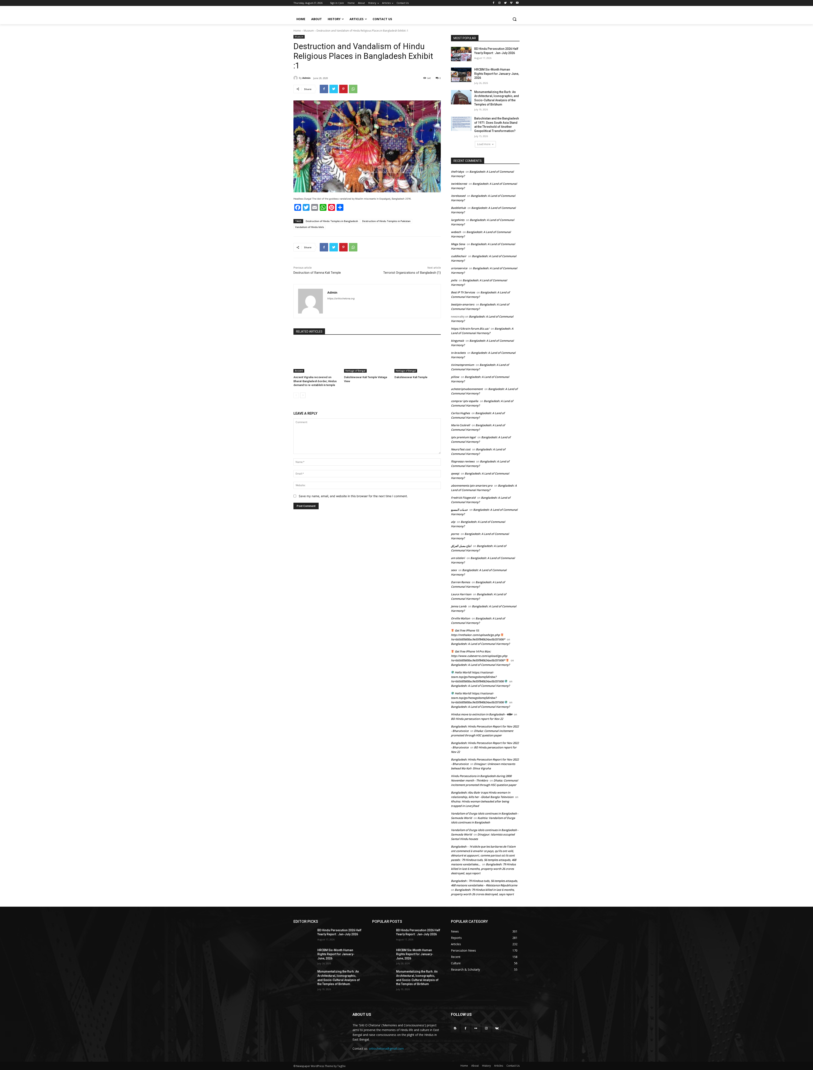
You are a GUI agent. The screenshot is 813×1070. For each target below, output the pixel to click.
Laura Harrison (461, 594)
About (475, 1065)
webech (456, 232)
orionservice (459, 268)
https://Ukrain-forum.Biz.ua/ (470, 328)
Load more (484, 144)
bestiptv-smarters (462, 304)
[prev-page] (296, 395)
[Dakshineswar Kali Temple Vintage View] (367, 356)
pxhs (454, 280)
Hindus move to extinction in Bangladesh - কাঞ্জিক (481, 714)
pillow (455, 377)
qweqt (455, 473)
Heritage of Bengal (355, 370)
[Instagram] (499, 3)
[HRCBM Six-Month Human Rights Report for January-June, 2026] (461, 75)
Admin (306, 77)
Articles (498, 1065)
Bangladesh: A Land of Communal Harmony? (480, 644)
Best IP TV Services (463, 292)
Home (297, 30)
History (486, 1065)
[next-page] (303, 395)
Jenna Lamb (458, 606)
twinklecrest (459, 184)
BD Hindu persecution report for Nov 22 (477, 719)
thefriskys (457, 171)
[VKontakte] (497, 1028)
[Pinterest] (343, 89)
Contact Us (513, 1065)
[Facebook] (493, 3)
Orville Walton (460, 618)
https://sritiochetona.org (341, 298)
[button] (514, 19)
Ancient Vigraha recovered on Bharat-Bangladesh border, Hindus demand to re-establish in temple (315, 381)
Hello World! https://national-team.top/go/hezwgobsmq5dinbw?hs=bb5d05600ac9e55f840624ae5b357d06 (477, 676)
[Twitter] (505, 3)
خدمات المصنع (459, 510)
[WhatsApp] (353, 89)
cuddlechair (458, 256)
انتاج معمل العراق (461, 546)
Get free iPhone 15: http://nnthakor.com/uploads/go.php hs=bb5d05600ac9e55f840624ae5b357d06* (478, 635)
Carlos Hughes (460, 413)
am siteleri (458, 558)
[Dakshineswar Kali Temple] (417, 356)
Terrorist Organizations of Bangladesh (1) (412, 273)
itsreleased (458, 196)
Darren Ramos (460, 582)
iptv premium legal (463, 437)
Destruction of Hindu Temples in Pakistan (386, 221)
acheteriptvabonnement (467, 389)
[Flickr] (476, 1028)
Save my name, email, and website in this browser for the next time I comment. (353, 496)
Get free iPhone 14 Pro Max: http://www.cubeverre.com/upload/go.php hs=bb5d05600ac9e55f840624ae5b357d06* (479, 655)
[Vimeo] (511, 3)
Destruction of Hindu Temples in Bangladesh (332, 221)
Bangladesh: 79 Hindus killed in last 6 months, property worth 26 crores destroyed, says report (483, 868)
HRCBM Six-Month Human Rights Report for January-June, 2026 (496, 73)
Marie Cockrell (460, 425)
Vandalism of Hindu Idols (309, 227)
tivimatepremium (462, 365)
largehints (457, 220)
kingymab (457, 341)
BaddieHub (458, 208)
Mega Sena (458, 244)
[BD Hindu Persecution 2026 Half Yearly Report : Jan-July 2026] (461, 54)
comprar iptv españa (464, 401)
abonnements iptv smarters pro (471, 485)
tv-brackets (458, 353)
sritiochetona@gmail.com (386, 1048)
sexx (454, 570)
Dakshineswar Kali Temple (410, 377)
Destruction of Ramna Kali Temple (317, 273)
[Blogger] (455, 1028)
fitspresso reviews (462, 461)
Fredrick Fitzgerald (463, 498)
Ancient (299, 370)
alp (453, 522)
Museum (309, 30)
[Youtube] (517, 3)
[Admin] (296, 78)
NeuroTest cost (460, 449)
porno (455, 534)
